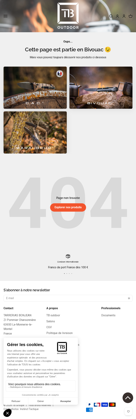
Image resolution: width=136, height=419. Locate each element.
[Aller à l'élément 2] (66, 273)
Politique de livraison (59, 333)
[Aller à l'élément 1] (64, 273)
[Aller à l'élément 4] (71, 273)
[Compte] (124, 16)
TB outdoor (53, 315)
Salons (50, 321)
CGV (49, 327)
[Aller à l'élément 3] (69, 273)
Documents (108, 315)
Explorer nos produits (68, 207)
